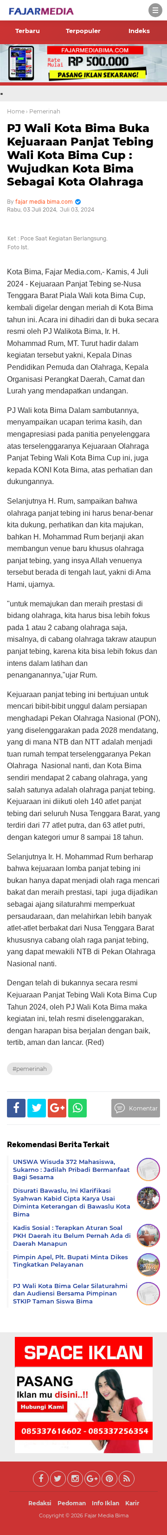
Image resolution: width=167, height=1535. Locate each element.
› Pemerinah (43, 111)
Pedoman (72, 1503)
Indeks (139, 30)
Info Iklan (105, 1503)
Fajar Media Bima (106, 1515)
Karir (132, 1503)
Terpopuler (83, 30)
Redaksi (39, 1503)
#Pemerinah (30, 1068)
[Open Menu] (155, 10)
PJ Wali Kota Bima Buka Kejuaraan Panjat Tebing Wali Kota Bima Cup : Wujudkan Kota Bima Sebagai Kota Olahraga (80, 154)
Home (16, 111)
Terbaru (27, 30)
